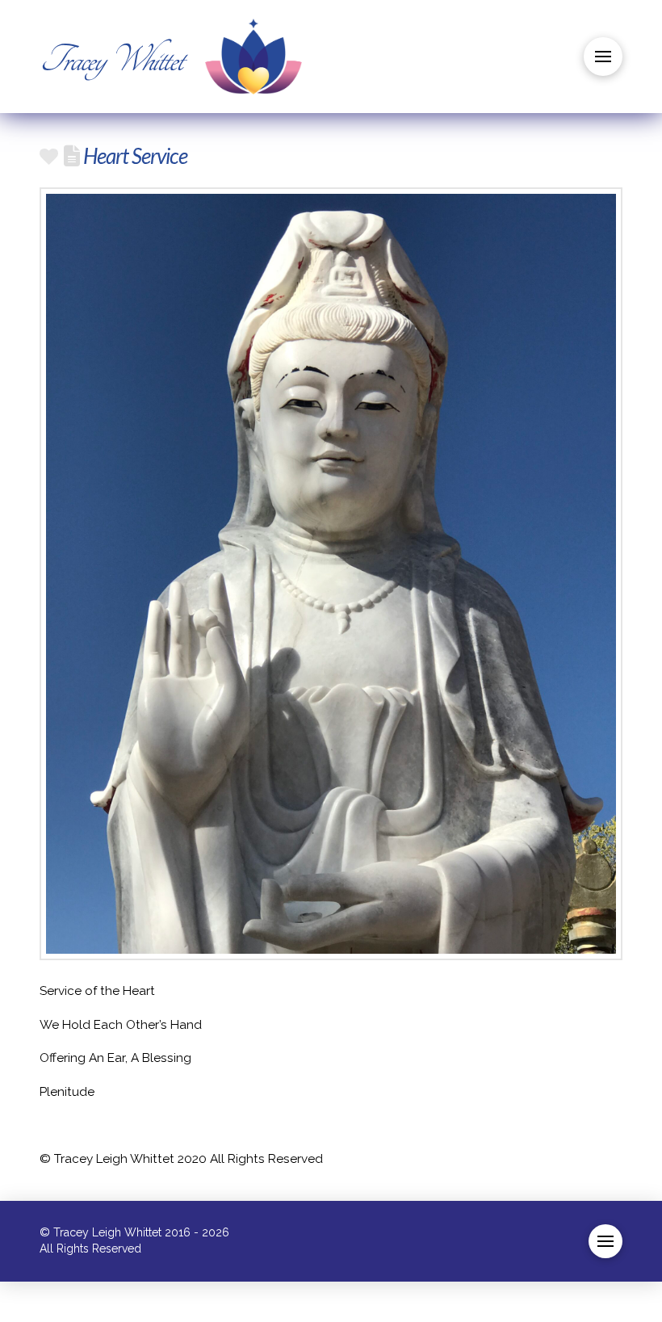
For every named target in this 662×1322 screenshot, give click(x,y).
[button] (603, 56)
